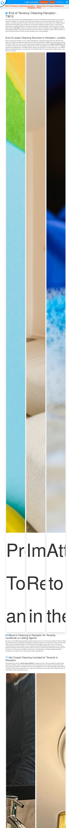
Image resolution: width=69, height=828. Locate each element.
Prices (52, 2)
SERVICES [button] (59, 2)
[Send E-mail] (67, 2)
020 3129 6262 (31, 2)
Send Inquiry (44, 2)
